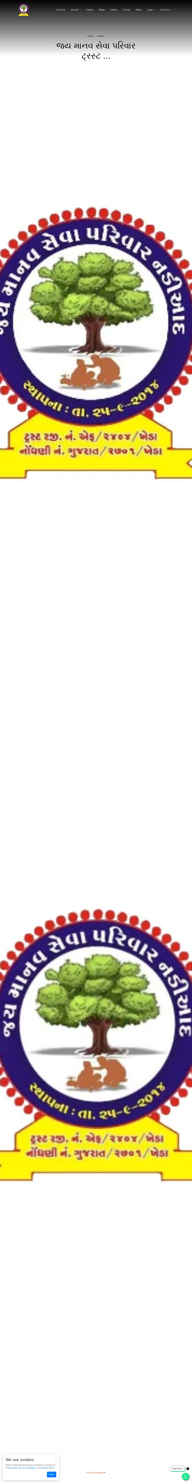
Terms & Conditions (27, 1468)
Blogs (102, 10)
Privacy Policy (12, 1468)
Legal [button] (150, 10)
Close (51, 1474)
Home (90, 36)
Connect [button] (165, 10)
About (138, 10)
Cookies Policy (47, 1468)
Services (61, 10)
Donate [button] (75, 10)
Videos (89, 10)
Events (126, 10)
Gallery (113, 10)
